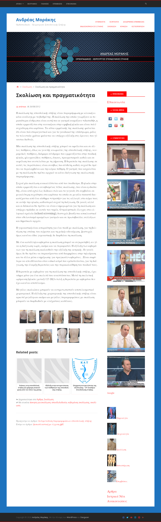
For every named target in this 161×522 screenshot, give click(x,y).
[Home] (17, 86)
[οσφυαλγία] (126, 386)
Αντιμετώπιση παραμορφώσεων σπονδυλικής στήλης (65, 421)
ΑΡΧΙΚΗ (19, 4)
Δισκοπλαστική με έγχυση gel (48, 424)
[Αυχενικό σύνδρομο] (126, 174)
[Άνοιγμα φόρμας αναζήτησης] (146, 3)
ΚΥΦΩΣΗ (123, 26)
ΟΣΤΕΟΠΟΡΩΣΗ (138, 26)
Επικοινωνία (116, 102)
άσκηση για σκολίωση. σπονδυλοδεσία (48, 402)
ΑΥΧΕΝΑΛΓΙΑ (100, 22)
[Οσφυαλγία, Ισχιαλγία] (126, 316)
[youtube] (131, 517)
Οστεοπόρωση (123, 465)
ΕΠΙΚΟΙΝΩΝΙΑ (71, 4)
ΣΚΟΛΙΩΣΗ (111, 26)
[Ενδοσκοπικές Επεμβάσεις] (126, 210)
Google (110, 393)
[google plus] (143, 517)
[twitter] (127, 517)
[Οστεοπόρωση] (126, 245)
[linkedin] (135, 517)
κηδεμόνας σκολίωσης (78, 402)
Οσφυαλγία (122, 418)
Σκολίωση (49, 399)
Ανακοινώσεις (117, 501)
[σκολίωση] (126, 280)
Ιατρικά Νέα (116, 496)
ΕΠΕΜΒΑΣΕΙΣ (57, 4)
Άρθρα (40, 399)
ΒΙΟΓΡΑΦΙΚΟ (32, 4)
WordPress (72, 517)
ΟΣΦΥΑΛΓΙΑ (114, 22)
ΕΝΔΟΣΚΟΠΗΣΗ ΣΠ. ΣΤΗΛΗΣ (91, 26)
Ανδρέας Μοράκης (36, 20)
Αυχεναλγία (123, 434)
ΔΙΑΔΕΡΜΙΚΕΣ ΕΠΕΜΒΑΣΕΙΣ (133, 22)
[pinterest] (139, 517)
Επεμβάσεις (121, 481)
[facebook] (124, 517)
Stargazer (84, 517)
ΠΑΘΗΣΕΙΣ (45, 4)
